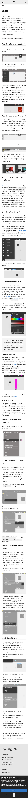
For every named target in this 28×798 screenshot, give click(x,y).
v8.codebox (5, 185)
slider (21, 393)
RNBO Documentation (7, 757)
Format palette (5, 40)
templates (4, 32)
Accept (14, 790)
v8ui (20, 184)
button (16, 298)
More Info (20, 795)
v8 (17, 184)
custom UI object (17, 196)
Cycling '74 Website (7, 764)
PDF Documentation (7, 759)
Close (7, 795)
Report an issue (5, 774)
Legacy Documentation (7, 762)
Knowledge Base (6, 772)
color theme (8, 296)
